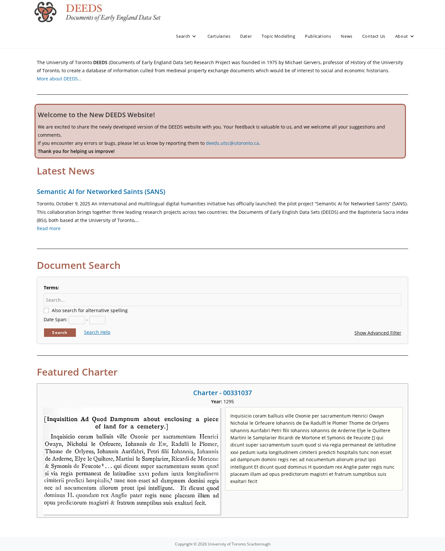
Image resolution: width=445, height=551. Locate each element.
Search (59, 332)
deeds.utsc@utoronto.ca (232, 143)
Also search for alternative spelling (90, 310)
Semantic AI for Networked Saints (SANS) (101, 191)
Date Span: (55, 319)
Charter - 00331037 (222, 392)
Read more (49, 228)
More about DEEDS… (59, 79)
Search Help (97, 332)
